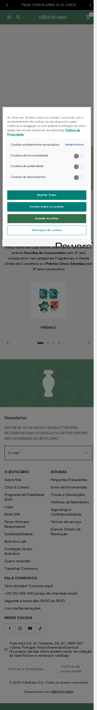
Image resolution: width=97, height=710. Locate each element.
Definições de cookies (47, 230)
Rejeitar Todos (47, 195)
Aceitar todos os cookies (47, 206)
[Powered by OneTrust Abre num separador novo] (72, 243)
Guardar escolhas (46, 218)
